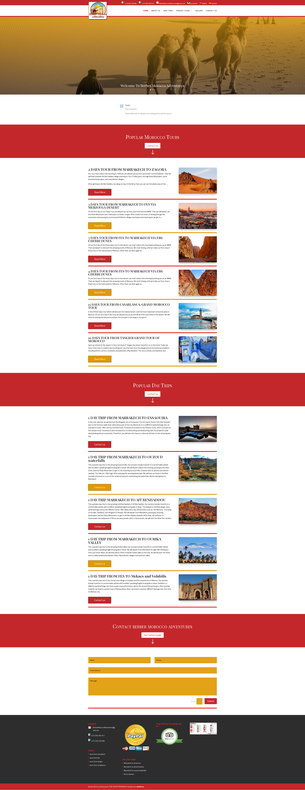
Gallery (199, 11)
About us (155, 11)
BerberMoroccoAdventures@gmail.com (172, 3)
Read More (99, 192)
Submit (210, 701)
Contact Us (211, 11)
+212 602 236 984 (130, 3)
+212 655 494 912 (148, 3)
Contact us (152, 145)
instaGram (194, 3)
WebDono (140, 786)
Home (145, 11)
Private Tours (183, 11)
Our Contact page (152, 635)
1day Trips (168, 11)
